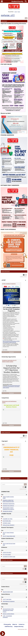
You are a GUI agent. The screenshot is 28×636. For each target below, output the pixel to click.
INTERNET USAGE (6, 523)
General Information (5, 271)
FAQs (3, 444)
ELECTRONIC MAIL (7, 521)
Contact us (21, 624)
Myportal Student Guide (8, 591)
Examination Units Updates (7, 560)
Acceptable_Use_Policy (7, 518)
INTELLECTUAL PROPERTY (8, 525)
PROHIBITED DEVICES (7, 511)
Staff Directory (8, 626)
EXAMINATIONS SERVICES (8, 505)
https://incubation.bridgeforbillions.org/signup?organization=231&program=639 (11, 342)
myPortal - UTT (8, 15)
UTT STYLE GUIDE (7, 554)
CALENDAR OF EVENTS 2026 (9, 556)
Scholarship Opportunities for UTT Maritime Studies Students (9, 361)
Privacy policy (7, 624)
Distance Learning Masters (8, 613)
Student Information (5, 478)
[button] (25, 484)
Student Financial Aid (5, 432)
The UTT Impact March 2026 (9, 536)
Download (15, 352)
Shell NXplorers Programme (9, 601)
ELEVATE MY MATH (7, 552)
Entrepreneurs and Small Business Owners (9, 402)
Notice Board (4, 21)
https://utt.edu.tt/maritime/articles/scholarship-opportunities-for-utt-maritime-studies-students (11, 386)
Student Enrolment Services (7, 573)
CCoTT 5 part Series (7, 599)
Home (16, 11)
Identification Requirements (8, 503)
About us (14, 624)
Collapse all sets (23, 276)
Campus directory (18, 626)
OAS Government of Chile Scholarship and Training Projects (8, 610)
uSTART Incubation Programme (9, 283)
